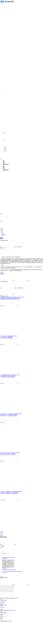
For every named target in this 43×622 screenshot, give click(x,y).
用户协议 (12, 569)
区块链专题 (3, 234)
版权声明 (6, 569)
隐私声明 (13, 610)
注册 (15, 544)
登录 (1, 544)
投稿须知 (3, 569)
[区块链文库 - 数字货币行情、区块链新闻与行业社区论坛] (8, 558)
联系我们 (14, 569)
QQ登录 (1, 547)
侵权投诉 (9, 569)
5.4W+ (14, 294)
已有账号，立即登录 (3, 612)
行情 (3, 163)
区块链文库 (9, 571)
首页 (3, 160)
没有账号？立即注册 (3, 600)
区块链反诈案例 (6, 164)
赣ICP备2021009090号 (14, 571)
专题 (3, 167)
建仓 (1, 238)
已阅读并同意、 (6, 621)
